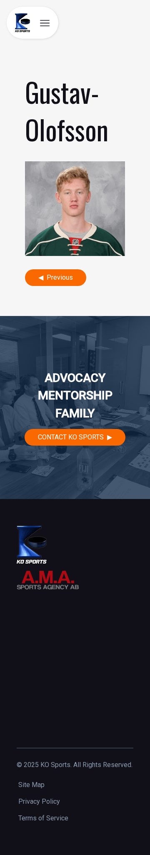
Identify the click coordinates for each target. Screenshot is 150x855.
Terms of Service (43, 818)
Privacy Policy (39, 801)
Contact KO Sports (71, 437)
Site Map (31, 785)
